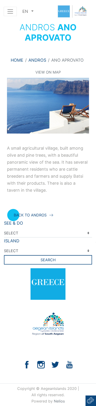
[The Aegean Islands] (72, 11)
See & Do (13, 223)
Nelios (59, 401)
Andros (37, 60)
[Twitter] (55, 364)
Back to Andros (30, 215)
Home (17, 60)
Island (11, 240)
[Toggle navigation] (10, 11)
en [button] (25, 11)
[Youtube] (69, 364)
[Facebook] (27, 364)
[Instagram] (41, 364)
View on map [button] (48, 72)
